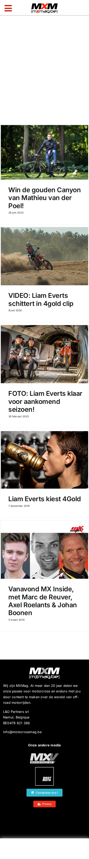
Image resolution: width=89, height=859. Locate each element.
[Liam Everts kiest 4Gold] (44, 460)
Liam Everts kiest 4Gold (44, 499)
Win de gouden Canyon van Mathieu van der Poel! (44, 198)
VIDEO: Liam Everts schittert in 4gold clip (40, 299)
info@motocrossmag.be (22, 732)
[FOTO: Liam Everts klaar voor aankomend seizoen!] (44, 354)
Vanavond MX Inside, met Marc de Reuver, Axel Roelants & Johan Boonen (42, 601)
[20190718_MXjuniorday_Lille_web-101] (44, 755)
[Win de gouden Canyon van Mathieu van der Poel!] (44, 152)
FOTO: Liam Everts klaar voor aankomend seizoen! (45, 401)
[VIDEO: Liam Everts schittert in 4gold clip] (44, 256)
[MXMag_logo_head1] (44, 4)
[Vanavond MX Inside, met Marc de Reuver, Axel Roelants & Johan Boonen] (44, 550)
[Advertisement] (44, 849)
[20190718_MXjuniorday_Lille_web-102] (44, 769)
